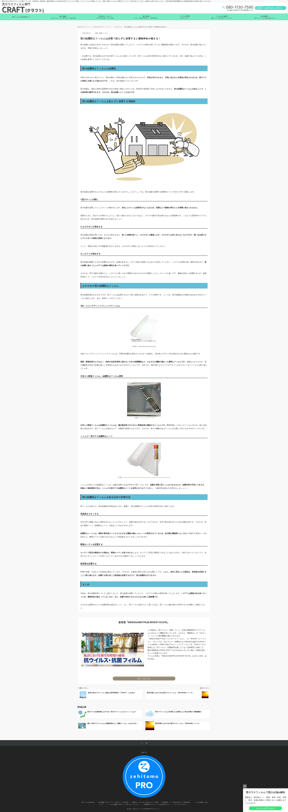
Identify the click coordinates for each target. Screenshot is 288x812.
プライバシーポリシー (180, 804)
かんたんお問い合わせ (265, 808)
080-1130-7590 (239, 7)
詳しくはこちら (144, 678)
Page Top (144, 752)
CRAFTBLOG (86, 33)
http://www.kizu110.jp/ (146, 418)
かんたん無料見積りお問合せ (270, 8)
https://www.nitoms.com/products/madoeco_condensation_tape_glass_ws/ (147, 477)
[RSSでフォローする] (146, 743)
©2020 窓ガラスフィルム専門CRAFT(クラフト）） (144, 809)
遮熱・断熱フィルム (101, 33)
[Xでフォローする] (141, 743)
